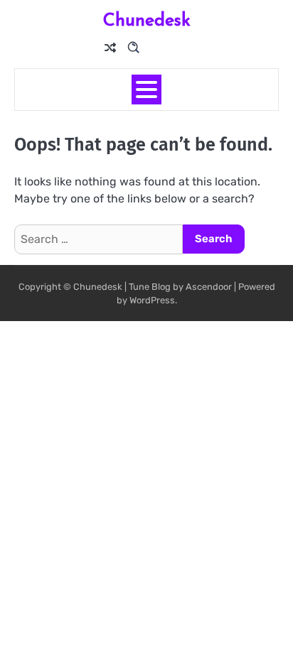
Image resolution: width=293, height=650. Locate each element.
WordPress (152, 300)
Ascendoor (209, 286)
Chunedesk (147, 19)
